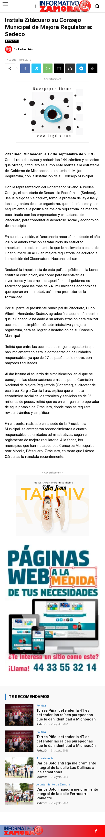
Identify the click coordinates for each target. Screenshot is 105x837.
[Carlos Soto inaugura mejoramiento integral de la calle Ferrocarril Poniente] (19, 794)
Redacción (25, 49)
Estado (11, 41)
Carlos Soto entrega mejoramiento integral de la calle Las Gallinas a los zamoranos (66, 767)
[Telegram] (81, 68)
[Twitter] (36, 68)
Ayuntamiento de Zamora (53, 784)
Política (41, 705)
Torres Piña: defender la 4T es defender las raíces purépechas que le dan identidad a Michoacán (66, 714)
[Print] (70, 68)
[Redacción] (9, 49)
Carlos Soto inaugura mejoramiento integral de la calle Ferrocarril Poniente (67, 793)
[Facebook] (35, 6)
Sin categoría (44, 758)
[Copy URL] (92, 68)
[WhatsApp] (47, 68)
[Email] (59, 68)
